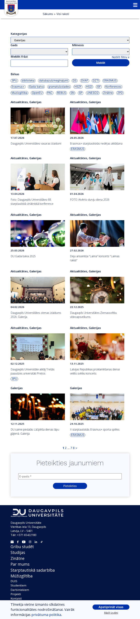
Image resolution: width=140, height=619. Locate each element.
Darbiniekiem (20, 590)
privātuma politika (46, 614)
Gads (14, 45)
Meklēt (100, 62)
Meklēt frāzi (19, 56)
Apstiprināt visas (111, 607)
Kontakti (16, 598)
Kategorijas (19, 33)
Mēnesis (78, 45)
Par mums (20, 564)
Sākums (48, 14)
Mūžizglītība (22, 576)
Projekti (16, 594)
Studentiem (18, 585)
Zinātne (17, 558)
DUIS (14, 581)
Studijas (18, 552)
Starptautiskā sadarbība (33, 570)
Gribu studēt (22, 546)
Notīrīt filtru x (120, 57)
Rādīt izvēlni (111, 612)
